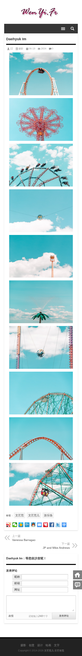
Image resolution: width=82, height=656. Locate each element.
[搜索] (72, 28)
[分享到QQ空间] (21, 524)
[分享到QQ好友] (33, 524)
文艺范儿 (33, 515)
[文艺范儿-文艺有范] (41, 12)
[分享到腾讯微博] (27, 524)
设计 (40, 645)
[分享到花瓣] (45, 524)
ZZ (11, 48)
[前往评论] (77, 584)
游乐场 (48, 515)
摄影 (21, 48)
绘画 (48, 645)
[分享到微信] (14, 524)
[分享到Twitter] (58, 524)
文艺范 (19, 515)
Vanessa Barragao (23, 540)
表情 (11, 615)
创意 (31, 645)
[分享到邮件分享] (39, 524)
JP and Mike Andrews (56, 547)
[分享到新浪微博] (8, 524)
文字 (57, 645)
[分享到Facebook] (51, 524)
